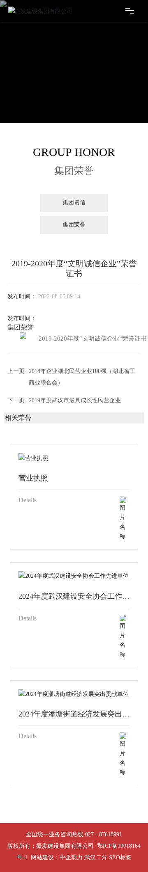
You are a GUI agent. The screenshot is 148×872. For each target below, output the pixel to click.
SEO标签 (120, 857)
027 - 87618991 (103, 834)
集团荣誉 (74, 225)
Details (27, 500)
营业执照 (33, 478)
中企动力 (71, 857)
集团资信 (74, 202)
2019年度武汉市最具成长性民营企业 (75, 400)
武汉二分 (95, 857)
